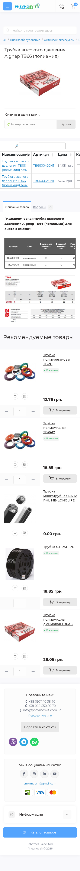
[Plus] (33, 411)
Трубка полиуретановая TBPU (57, 359)
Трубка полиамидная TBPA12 (55, 427)
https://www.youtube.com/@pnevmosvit (54, 774)
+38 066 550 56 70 (42, 706)
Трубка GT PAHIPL (58, 547)
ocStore (49, 844)
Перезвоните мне (40, 715)
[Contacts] (61, 6)
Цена (62, 155)
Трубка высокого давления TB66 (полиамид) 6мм (15, 181)
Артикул (41, 155)
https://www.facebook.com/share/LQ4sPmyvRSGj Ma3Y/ (24, 774)
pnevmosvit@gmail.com (40, 783)
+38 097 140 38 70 (42, 701)
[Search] (8, 30)
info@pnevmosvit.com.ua (42, 710)
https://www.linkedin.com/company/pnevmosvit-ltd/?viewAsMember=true (44, 774)
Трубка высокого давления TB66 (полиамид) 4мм (15, 165)
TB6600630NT (43, 181)
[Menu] (7, 6)
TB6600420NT (43, 166)
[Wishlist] (15, 396)
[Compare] (25, 396)
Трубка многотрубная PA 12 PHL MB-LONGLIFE (60, 495)
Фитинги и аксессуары (59, 40)
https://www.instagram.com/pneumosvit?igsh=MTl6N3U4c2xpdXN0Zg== (34, 774)
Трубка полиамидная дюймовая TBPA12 (58, 619)
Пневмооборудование (25, 40)
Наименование (16, 155)
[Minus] (6, 411)
